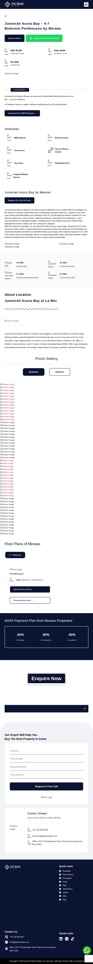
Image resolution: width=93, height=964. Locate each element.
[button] (86, 4)
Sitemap (58, 961)
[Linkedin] (61, 939)
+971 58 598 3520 (40, 830)
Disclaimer (79, 961)
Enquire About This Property (46, 38)
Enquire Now (46, 678)
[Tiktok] (72, 939)
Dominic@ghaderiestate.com (44, 836)
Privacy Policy (68, 961)
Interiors (59, 372)
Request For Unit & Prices (19, 200)
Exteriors (33, 372)
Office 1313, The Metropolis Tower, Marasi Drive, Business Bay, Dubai (57, 842)
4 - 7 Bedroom (15, 555)
